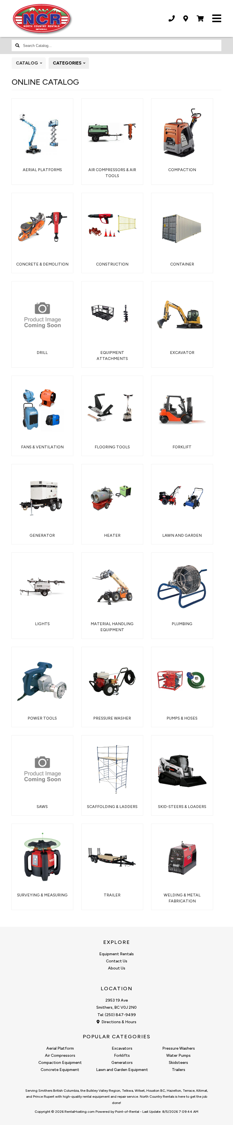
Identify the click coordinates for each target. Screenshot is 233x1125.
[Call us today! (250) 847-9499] (171, 18)
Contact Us (116, 961)
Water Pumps (178, 1055)
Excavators (122, 1048)
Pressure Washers (178, 1048)
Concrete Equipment (60, 1069)
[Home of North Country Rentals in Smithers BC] (42, 19)
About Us (116, 968)
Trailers (178, 1069)
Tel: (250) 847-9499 (116, 1014)
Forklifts (122, 1055)
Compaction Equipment (60, 1062)
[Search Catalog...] (17, 45)
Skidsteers (178, 1062)
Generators (122, 1062)
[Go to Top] (222, 1115)
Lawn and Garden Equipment (122, 1069)
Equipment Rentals (116, 954)
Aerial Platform (60, 1048)
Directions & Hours (118, 1022)
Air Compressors (60, 1055)
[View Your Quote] (200, 18)
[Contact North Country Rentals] (185, 18)
